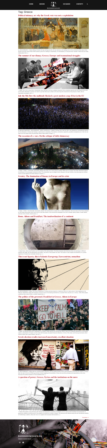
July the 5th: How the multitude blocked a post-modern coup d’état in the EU (51, 96)
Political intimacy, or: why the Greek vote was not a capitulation (45, 16)
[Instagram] (19, 442)
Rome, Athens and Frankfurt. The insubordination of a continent (45, 217)
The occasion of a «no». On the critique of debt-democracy (43, 136)
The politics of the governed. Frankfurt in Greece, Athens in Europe (47, 297)
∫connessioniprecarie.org (30, 436)
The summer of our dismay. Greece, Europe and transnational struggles (49, 56)
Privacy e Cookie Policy (24, 439)
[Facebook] (23, 442)
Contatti (79, 4)
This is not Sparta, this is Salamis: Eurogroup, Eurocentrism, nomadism (49, 257)
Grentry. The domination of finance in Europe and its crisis (43, 176)
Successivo (85, 417)
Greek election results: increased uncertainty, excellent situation (46, 337)
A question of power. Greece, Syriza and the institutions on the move (48, 377)
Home (31, 4)
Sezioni (42, 4)
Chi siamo (66, 4)
